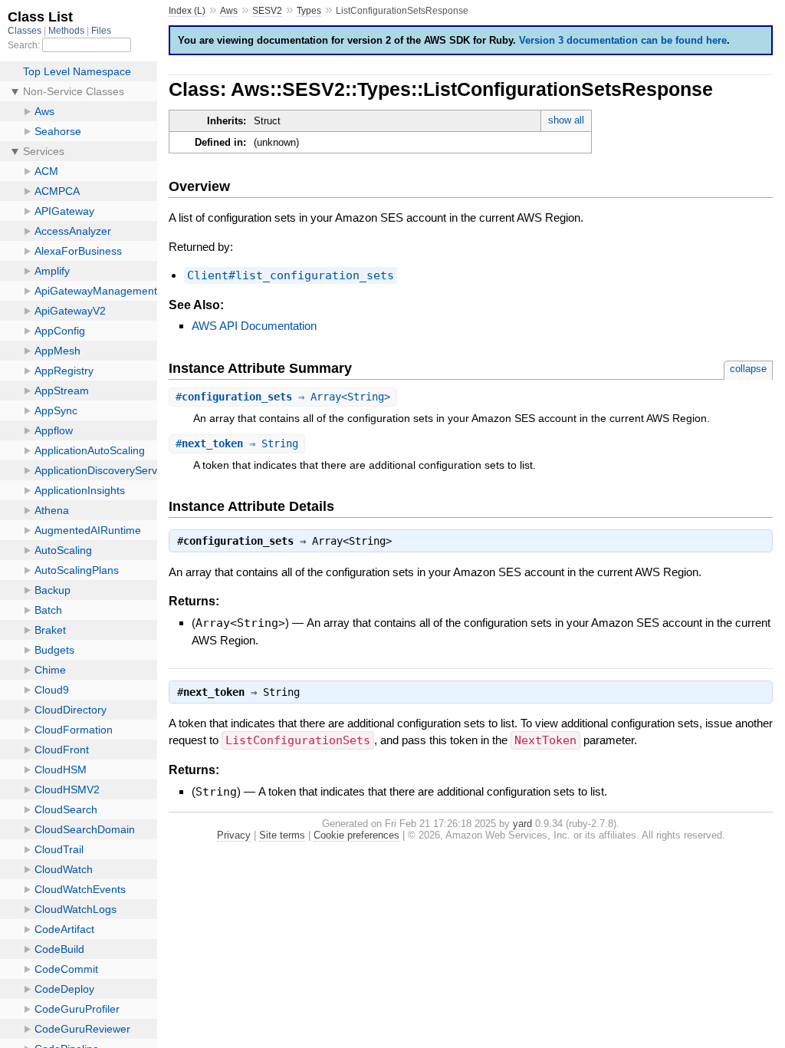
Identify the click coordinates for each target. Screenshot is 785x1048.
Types (309, 10)
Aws (229, 10)
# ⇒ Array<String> (283, 397)
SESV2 (267, 10)
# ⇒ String (237, 443)
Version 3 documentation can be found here (623, 40)
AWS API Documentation (254, 325)
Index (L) (187, 10)
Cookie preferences (356, 835)
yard (522, 823)
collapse (748, 368)
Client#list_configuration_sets (290, 275)
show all (566, 120)
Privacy (234, 835)
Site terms (282, 835)
